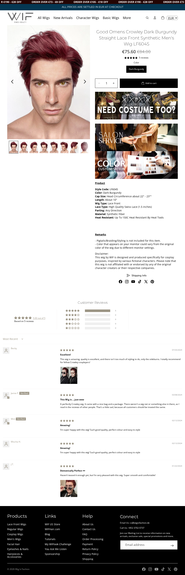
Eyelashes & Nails (18, 549)
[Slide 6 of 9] (64, 147)
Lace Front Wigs (16, 524)
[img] (67, 350)
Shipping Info (139, 275)
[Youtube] (133, 281)
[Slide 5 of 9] (54, 147)
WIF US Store (52, 524)
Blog (47, 534)
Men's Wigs (14, 539)
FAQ (84, 534)
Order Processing (92, 539)
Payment (87, 544)
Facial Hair (13, 544)
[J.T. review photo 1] (69, 488)
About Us (87, 524)
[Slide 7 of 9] (74, 147)
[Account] (155, 18)
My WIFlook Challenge (58, 544)
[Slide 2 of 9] (23, 147)
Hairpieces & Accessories (15, 555)
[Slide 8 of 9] (84, 147)
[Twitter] (146, 281)
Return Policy (90, 549)
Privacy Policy (90, 554)
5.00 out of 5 (39, 318)
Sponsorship (52, 554)
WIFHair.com (52, 529)
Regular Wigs (15, 529)
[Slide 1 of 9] (13, 147)
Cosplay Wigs (15, 534)
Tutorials (50, 539)
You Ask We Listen (56, 549)
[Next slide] (86, 82)
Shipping (87, 559)
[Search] (147, 18)
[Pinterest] (152, 281)
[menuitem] (127, 17)
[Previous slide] (11, 82)
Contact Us (88, 529)
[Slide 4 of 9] (44, 147)
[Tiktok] (139, 281)
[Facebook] (120, 281)
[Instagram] (127, 281)
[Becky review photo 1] (69, 375)
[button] (73, 310)
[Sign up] (172, 545)
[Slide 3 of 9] (33, 147)
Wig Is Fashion (22, 569)
